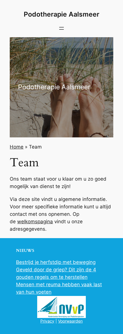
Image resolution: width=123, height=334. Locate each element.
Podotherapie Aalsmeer (61, 14)
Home (16, 147)
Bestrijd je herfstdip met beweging (56, 262)
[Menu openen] (61, 28)
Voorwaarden (70, 321)
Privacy (47, 321)
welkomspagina (35, 221)
